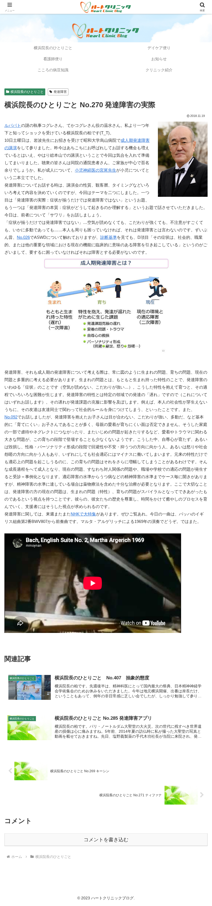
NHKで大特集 (83, 514)
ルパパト (12, 125)
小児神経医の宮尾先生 (95, 170)
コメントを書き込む (106, 839)
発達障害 (60, 92)
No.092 (10, 417)
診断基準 (108, 237)
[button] (196, 733)
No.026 (23, 237)
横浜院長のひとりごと (27, 92)
